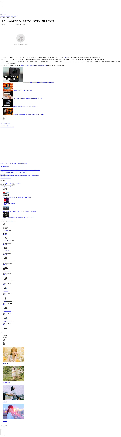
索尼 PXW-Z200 (7, 250)
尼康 (6, 170)
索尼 (8, 170)
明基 (20, 170)
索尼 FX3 (6, 230)
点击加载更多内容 (5, 125)
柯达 (26, 170)
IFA (12, 183)
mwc (14, 183)
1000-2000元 (8, 172)
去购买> (5, 234)
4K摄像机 (3, 175)
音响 (15, 16)
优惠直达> (5, 204)
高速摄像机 (22, 175)
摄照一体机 (27, 175)
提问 (2, 333)
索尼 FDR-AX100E (8, 301)
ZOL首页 (3, 16)
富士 (14, 170)
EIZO (2, 170)
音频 (12, 16)
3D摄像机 (37, 175)
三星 (10, 170)
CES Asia (17, 183)
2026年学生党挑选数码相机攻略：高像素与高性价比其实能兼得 (17, 197)
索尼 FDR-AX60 (7, 311)
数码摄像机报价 (5, 166)
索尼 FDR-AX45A (7, 281)
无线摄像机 (32, 175)
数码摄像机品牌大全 (5, 163)
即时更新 (8, 123)
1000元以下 (3, 172)
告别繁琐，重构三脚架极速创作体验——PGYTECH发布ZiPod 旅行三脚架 (19, 211)
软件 (66, 57)
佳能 (4, 170)
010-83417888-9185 (11, 221)
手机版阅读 (3, 123)
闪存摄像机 (17, 175)
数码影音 (8, 16)
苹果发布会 (3, 183)
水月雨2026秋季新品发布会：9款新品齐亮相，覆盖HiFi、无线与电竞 (18, 217)
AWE (7, 183)
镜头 (5, 186)
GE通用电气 (32, 170)
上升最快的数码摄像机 (22, 163)
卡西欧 (7, 186)
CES (20, 183)
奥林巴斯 (17, 170)
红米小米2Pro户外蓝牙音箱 (9, 203)
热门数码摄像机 (13, 163)
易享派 (38, 170)
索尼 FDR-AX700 (8, 321)
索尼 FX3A (6, 291)
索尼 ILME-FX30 (7, 240)
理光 (22, 170)
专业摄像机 (3, 178)
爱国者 (28, 170)
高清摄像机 (7, 175)
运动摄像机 (12, 175)
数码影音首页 (11, 127)
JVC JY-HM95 (7, 270)
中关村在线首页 (4, 127)
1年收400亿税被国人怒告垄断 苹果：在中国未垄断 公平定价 (34, 65)
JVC (12, 170)
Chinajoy (9, 183)
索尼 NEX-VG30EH (8, 260)
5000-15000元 (19, 172)
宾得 (24, 170)
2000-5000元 (13, 172)
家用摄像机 (8, 178)
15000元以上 (25, 172)
